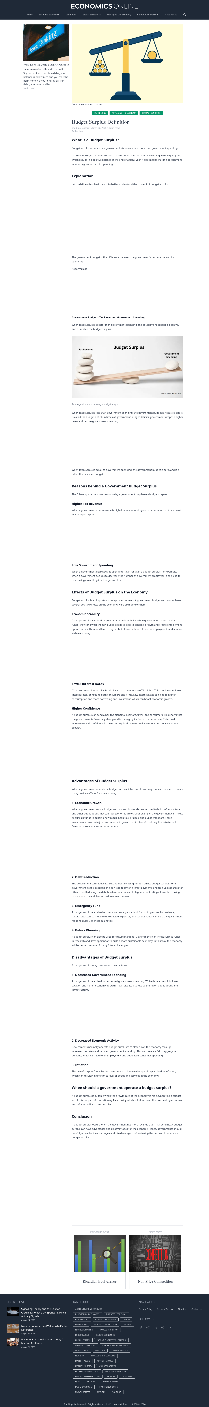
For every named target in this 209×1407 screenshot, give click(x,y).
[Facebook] (140, 1328)
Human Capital (82, 1340)
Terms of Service (165, 1309)
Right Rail (91, 1381)
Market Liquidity (83, 1366)
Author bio (77, 131)
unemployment (112, 1055)
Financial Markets (84, 1329)
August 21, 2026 (28, 1333)
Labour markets (120, 1350)
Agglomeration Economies (88, 1309)
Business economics (116, 1314)
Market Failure (82, 1361)
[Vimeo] (162, 1328)
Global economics (151, 113)
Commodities (81, 1319)
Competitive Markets (147, 14)
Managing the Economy (119, 14)
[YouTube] (155, 1328)
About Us (182, 1309)
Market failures (105, 1361)
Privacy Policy (145, 1309)
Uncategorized (82, 1392)
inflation (136, 629)
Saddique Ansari (80, 127)
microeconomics (107, 1366)
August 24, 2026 (28, 1320)
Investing (100, 1350)
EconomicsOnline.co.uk (121, 1404)
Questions (127, 1376)
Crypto (126, 1319)
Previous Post (99, 1232)
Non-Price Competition (155, 1281)
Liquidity (79, 1355)
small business (110, 1381)
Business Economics (49, 14)
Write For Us (170, 14)
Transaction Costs (108, 1387)
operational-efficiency (86, 1371)
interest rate (81, 1350)
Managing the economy (124, 113)
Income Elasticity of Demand (111, 1340)
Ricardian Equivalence (100, 1281)
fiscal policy (119, 1100)
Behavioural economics (87, 1314)
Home (30, 14)
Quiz (77, 1381)
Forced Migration (109, 1329)
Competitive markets (105, 1319)
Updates (101, 1392)
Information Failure (85, 1345)
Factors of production (105, 1324)
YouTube (116, 1392)
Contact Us (196, 1309)
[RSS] (170, 1328)
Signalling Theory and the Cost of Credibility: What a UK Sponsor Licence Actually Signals (43, 1312)
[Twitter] (148, 1328)
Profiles (111, 1376)
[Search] (184, 14)
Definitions (71, 14)
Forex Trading (82, 1335)
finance (127, 1324)
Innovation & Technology (115, 1345)
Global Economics (92, 14)
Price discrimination (115, 1371)
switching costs (83, 1387)
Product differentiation (87, 1376)
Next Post (155, 1232)
